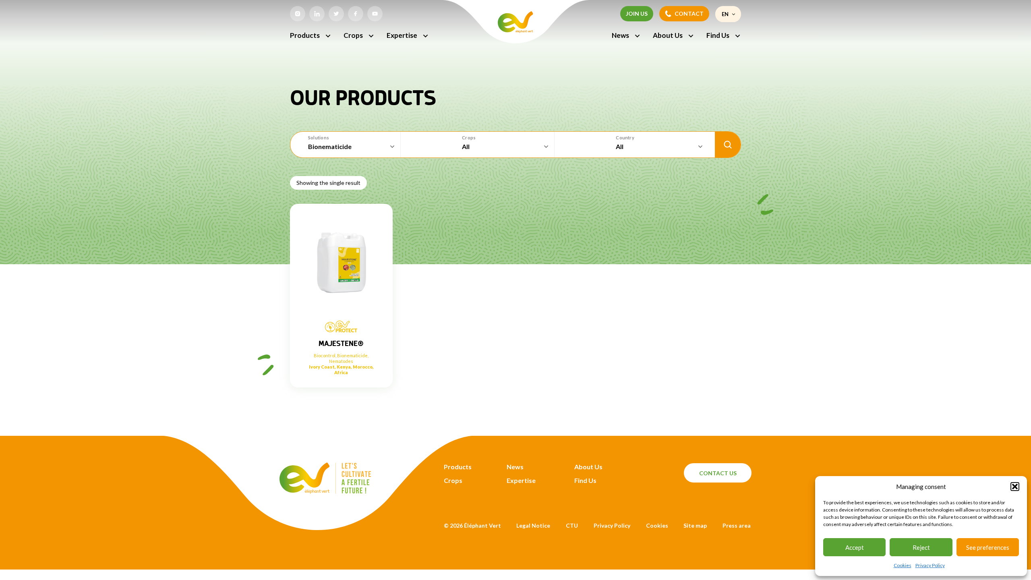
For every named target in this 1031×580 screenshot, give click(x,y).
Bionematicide (352, 355)
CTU (572, 525)
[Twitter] (336, 13)
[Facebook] (355, 13)
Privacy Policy (930, 565)
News (620, 35)
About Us (668, 35)
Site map (695, 525)
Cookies (902, 565)
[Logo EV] (325, 491)
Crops (353, 35)
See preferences (987, 547)
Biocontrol (324, 355)
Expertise (402, 35)
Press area (737, 525)
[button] (1015, 487)
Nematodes (341, 361)
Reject (921, 547)
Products (305, 35)
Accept (854, 547)
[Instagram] (297, 13)
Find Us (717, 35)
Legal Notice (533, 525)
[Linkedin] (317, 13)
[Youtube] (375, 13)
